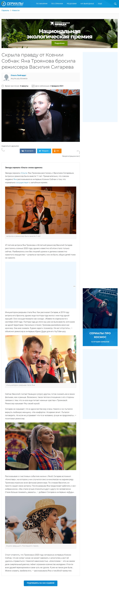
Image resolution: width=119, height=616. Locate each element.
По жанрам (41, 4)
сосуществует (22, 182)
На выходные (87, 4)
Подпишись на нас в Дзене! (40, 583)
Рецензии (72, 4)
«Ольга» (24, 173)
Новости (15, 10)
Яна (15, 179)
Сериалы (5, 10)
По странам (57, 4)
